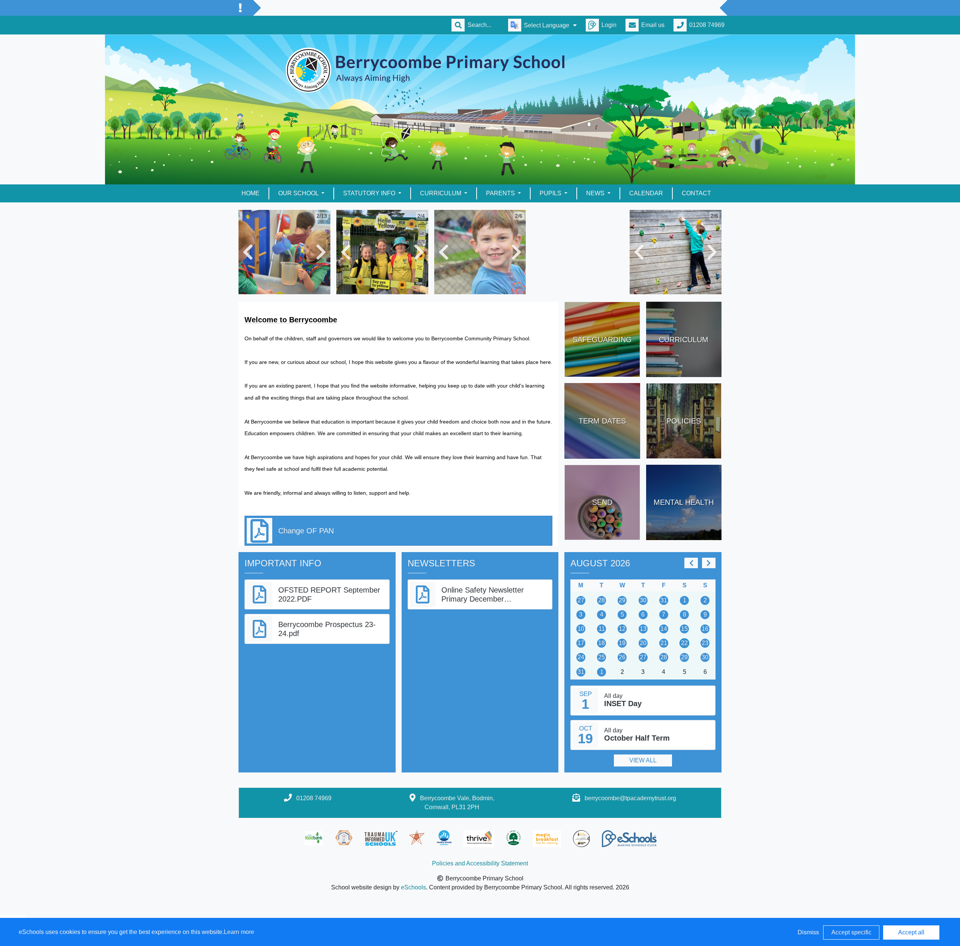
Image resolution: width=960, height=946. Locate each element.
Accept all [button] (911, 932)
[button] (247, 252)
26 (622, 657)
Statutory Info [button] (370, 193)
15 (684, 629)
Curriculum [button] (441, 193)
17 (581, 643)
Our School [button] (299, 193)
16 (705, 629)
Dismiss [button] (808, 932)
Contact (696, 193)
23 (705, 643)
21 (663, 643)
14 (663, 629)
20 (643, 643)
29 (622, 600)
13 (643, 629)
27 (581, 600)
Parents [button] (501, 193)
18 (601, 643)
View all (643, 760)
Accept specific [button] (851, 932)
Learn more (239, 932)
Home (251, 193)
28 (601, 600)
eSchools (413, 887)
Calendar (646, 193)
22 (684, 643)
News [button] (596, 193)
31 (663, 600)
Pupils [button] (551, 193)
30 (643, 600)
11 (601, 629)
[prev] (691, 563)
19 (622, 643)
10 (581, 629)
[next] (709, 563)
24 (581, 657)
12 (622, 629)
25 (601, 657)
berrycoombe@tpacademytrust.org (630, 798)
